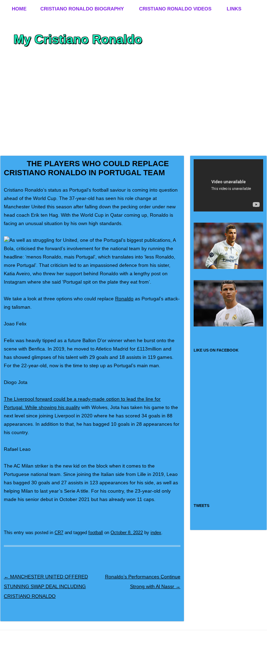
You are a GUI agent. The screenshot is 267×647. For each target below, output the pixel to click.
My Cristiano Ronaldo (78, 39)
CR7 (59, 532)
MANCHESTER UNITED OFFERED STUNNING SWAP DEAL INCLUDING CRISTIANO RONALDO (46, 586)
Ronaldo (124, 298)
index (156, 532)
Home (19, 8)
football (95, 532)
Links (234, 8)
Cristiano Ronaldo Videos (175, 8)
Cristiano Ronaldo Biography (82, 8)
